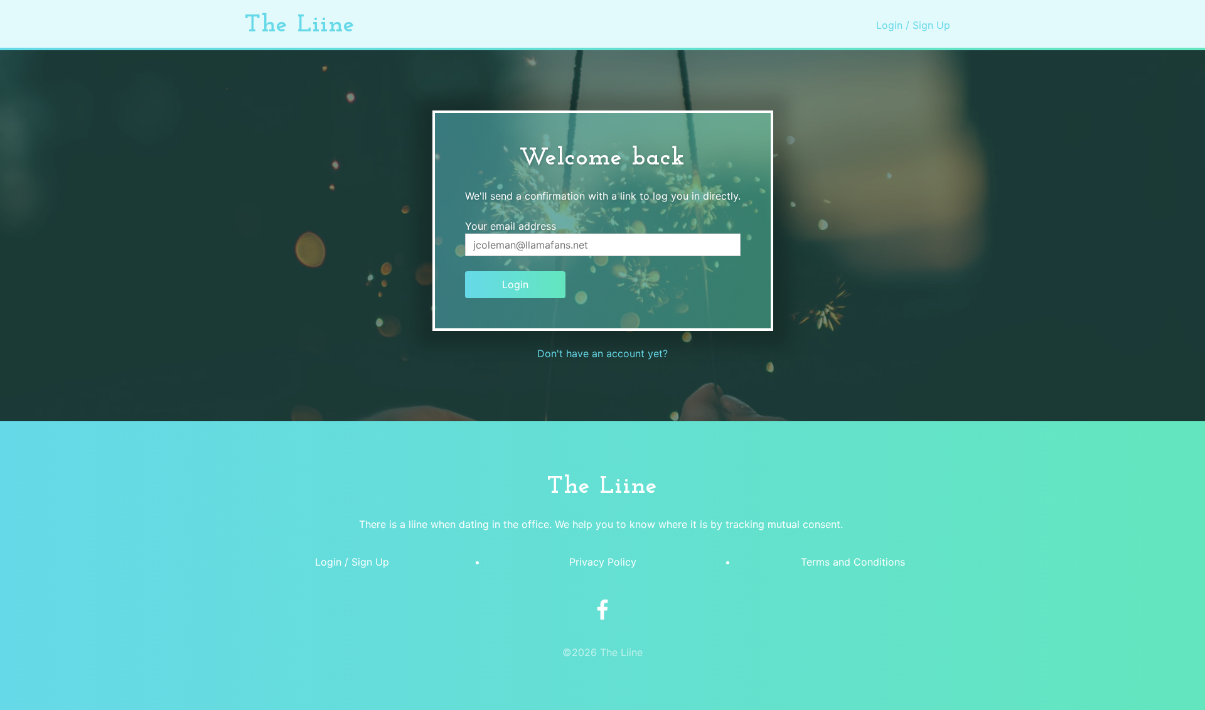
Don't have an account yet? (602, 353)
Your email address (510, 226)
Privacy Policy (602, 562)
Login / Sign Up (913, 25)
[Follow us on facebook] (602, 611)
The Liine (300, 25)
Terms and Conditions (853, 562)
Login (515, 284)
